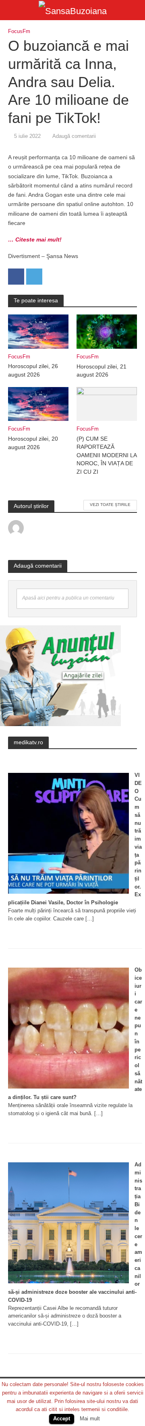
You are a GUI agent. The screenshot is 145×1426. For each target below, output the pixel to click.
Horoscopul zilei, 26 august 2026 (33, 370)
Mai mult (90, 1419)
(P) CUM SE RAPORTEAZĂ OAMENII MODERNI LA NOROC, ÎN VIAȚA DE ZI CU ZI (107, 455)
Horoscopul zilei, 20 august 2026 (33, 442)
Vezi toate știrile (110, 504)
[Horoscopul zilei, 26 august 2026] (38, 331)
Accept (61, 1419)
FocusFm (19, 31)
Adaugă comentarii (74, 136)
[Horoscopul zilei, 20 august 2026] (38, 403)
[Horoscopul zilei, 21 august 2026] (107, 331)
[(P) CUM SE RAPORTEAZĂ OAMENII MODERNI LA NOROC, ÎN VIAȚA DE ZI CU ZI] (107, 403)
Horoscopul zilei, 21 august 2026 (101, 370)
